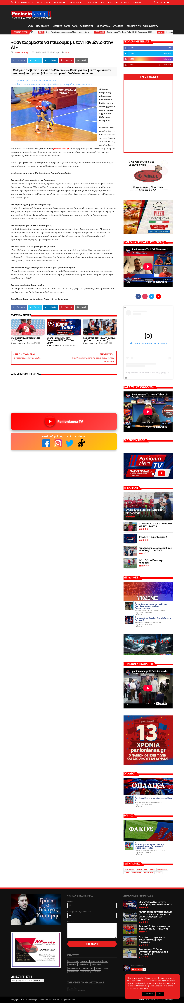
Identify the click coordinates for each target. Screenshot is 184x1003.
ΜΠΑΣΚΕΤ (57, 26)
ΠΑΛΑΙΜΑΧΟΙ (148, 873)
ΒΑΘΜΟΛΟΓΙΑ (75, 2)
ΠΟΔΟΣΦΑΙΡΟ (42, 26)
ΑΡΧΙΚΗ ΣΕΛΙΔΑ (43, 2)
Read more (148, 613)
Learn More (148, 994)
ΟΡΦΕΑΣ (158, 873)
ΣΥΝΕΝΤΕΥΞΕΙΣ (86, 26)
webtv (152, 869)
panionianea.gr (167, 999)
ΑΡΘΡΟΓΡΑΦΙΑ (103, 26)
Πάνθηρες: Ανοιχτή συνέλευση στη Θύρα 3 (153, 798)
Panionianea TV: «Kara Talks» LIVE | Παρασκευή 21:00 (83, 32)
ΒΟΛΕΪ (67, 26)
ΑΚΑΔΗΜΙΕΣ (72, 965)
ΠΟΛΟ (75, 26)
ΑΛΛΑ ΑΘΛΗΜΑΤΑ (74, 968)
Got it (160, 994)
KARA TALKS (53, 32)
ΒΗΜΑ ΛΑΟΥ (85, 972)
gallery (115, 32)
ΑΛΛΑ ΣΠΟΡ (118, 26)
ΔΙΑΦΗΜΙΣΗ (138, 2)
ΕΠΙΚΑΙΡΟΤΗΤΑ (134, 26)
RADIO (127, 873)
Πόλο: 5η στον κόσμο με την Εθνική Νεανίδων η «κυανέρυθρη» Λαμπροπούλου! (53, 84)
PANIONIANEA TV (150, 26)
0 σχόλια (139, 614)
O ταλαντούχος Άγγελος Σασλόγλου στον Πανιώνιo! (154, 619)
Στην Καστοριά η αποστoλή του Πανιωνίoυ (35, 80)
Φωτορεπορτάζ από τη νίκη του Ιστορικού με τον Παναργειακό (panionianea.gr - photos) (149, 846)
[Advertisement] (124, 15)
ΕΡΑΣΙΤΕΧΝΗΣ (136, 873)
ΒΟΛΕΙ (105, 961)
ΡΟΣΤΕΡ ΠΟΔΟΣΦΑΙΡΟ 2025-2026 (115, 2)
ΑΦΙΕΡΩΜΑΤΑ (129, 869)
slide (67, 52)
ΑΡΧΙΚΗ (31, 26)
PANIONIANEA (162, 869)
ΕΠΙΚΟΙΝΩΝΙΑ (59, 2)
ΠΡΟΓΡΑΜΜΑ (91, 2)
